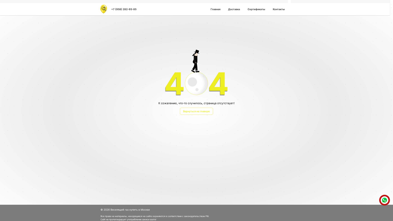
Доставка (234, 9)
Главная (215, 9)
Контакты (279, 9)
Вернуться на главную (196, 111)
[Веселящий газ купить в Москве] (103, 9)
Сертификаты (256, 9)
